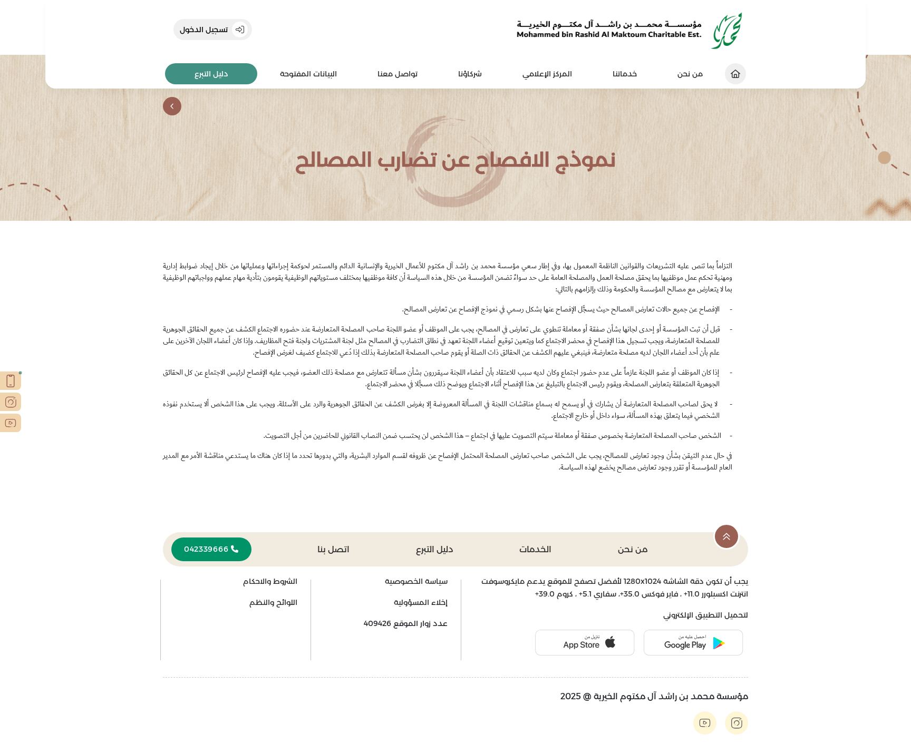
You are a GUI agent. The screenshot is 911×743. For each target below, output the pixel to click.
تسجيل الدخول (204, 29)
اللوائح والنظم (273, 602)
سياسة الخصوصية (416, 581)
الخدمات (535, 549)
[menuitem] (624, 74)
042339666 (207, 549)
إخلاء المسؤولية (421, 602)
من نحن (632, 549)
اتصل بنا (333, 549)
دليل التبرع (211, 74)
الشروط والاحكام (270, 581)
